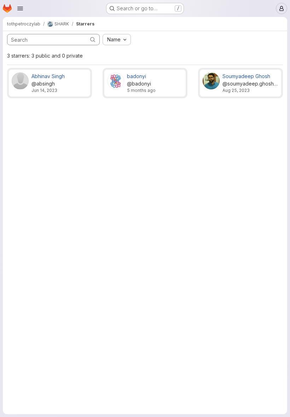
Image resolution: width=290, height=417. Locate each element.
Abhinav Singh (48, 76)
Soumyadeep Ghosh (246, 76)
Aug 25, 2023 (236, 90)
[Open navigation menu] (20, 8)
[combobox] (117, 39)
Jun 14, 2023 (44, 90)
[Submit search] (92, 39)
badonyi (136, 76)
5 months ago (141, 90)
